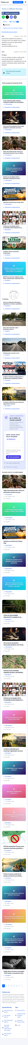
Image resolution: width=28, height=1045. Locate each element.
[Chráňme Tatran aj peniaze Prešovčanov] (14, 248)
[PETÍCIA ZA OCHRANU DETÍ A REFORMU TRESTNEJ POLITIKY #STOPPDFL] (14, 173)
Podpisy (14, 21)
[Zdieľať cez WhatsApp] (3, 17)
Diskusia (7, 25)
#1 (15, 36)
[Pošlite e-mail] (11, 17)
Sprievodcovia (7, 1007)
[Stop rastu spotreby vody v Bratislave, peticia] (14, 324)
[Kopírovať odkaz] (15, 17)
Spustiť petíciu (18, 2)
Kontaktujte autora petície (9, 32)
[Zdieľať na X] (7, 17)
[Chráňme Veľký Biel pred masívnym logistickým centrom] (14, 399)
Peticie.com (5, 2)
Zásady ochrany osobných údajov (13, 28)
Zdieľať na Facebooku (12, 13)
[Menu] (25, 2)
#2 (15, 51)
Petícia (5, 21)
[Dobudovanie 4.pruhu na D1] (14, 349)
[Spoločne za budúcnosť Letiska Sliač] (14, 198)
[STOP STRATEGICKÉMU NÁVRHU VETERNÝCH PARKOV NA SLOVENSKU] (14, 97)
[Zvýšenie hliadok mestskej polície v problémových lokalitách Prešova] (14, 373)
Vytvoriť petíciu (14, 457)
